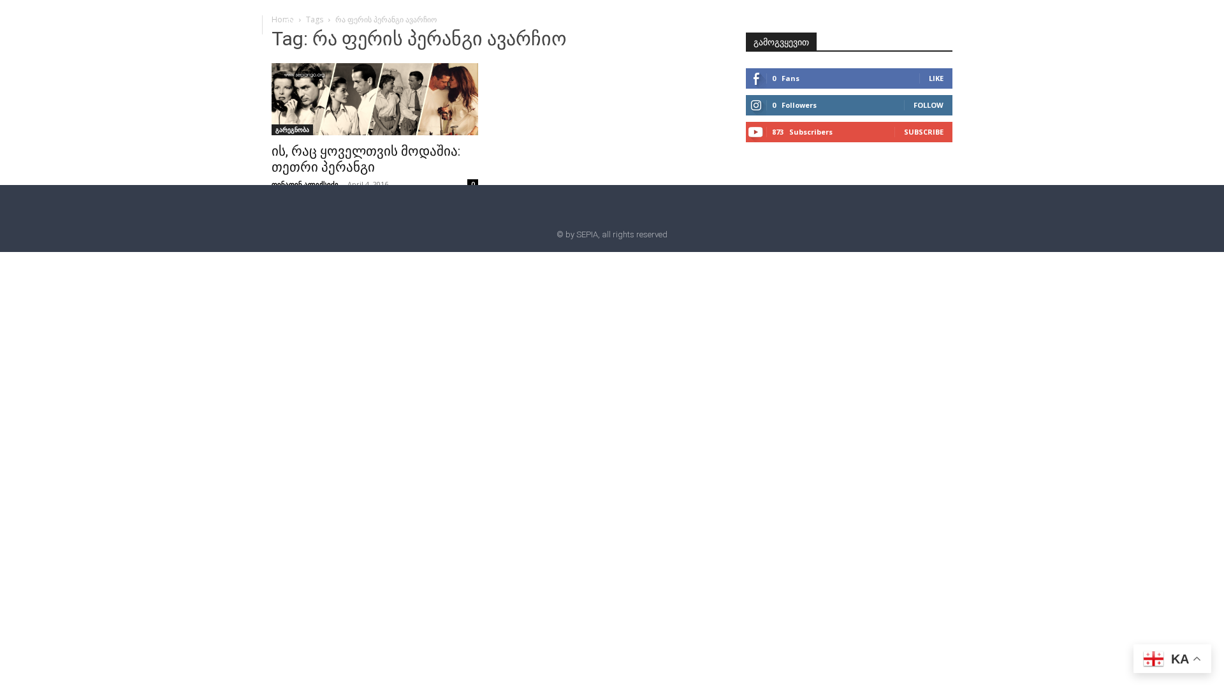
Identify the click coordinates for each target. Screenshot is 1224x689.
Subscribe (923, 132)
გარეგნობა (292, 129)
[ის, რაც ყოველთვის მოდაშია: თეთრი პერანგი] (375, 99)
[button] (289, 24)
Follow (928, 105)
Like (936, 78)
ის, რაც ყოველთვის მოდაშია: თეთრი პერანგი (366, 159)
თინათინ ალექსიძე (305, 184)
